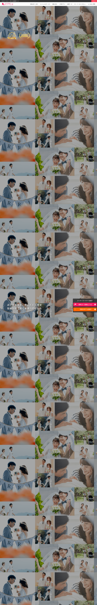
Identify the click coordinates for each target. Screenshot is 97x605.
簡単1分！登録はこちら (85, 305)
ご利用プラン (62, 4)
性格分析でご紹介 (34, 4)
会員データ (69, 4)
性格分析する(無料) (85, 309)
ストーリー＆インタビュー (80, 4)
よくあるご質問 (91, 4)
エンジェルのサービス (45, 4)
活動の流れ (54, 4)
